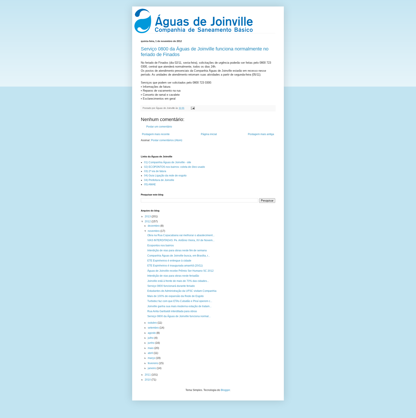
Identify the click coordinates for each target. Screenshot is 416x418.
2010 (148, 379)
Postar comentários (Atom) (166, 140)
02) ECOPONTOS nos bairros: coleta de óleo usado (174, 166)
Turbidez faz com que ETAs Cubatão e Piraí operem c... (179, 301)
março (152, 358)
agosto (152, 332)
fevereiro (153, 363)
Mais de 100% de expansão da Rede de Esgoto (175, 296)
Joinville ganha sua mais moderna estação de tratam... (179, 306)
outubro (153, 322)
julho (151, 337)
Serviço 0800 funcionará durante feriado (171, 285)
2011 (148, 374)
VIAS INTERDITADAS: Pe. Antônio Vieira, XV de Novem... (180, 240)
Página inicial (209, 134)
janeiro (152, 368)
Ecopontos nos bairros (160, 245)
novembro (154, 230)
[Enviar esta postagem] (192, 108)
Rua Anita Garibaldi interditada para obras (172, 311)
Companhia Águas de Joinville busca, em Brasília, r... (178, 255)
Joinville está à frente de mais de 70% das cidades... (178, 280)
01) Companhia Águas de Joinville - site (167, 162)
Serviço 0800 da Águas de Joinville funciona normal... (179, 316)
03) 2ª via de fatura (155, 171)
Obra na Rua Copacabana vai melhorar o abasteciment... (180, 235)
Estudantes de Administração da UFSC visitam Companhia (181, 290)
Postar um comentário (159, 126)
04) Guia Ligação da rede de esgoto (165, 175)
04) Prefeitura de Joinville (159, 180)
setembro (153, 327)
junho (151, 342)
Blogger (225, 390)
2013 (148, 216)
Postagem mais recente (156, 134)
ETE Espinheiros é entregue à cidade (169, 260)
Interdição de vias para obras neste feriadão (173, 275)
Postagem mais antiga (261, 134)
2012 (148, 221)
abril (151, 353)
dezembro (154, 225)
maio (151, 348)
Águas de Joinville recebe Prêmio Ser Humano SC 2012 (180, 270)
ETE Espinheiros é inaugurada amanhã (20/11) (175, 265)
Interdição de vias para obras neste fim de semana (177, 250)
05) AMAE (150, 184)
